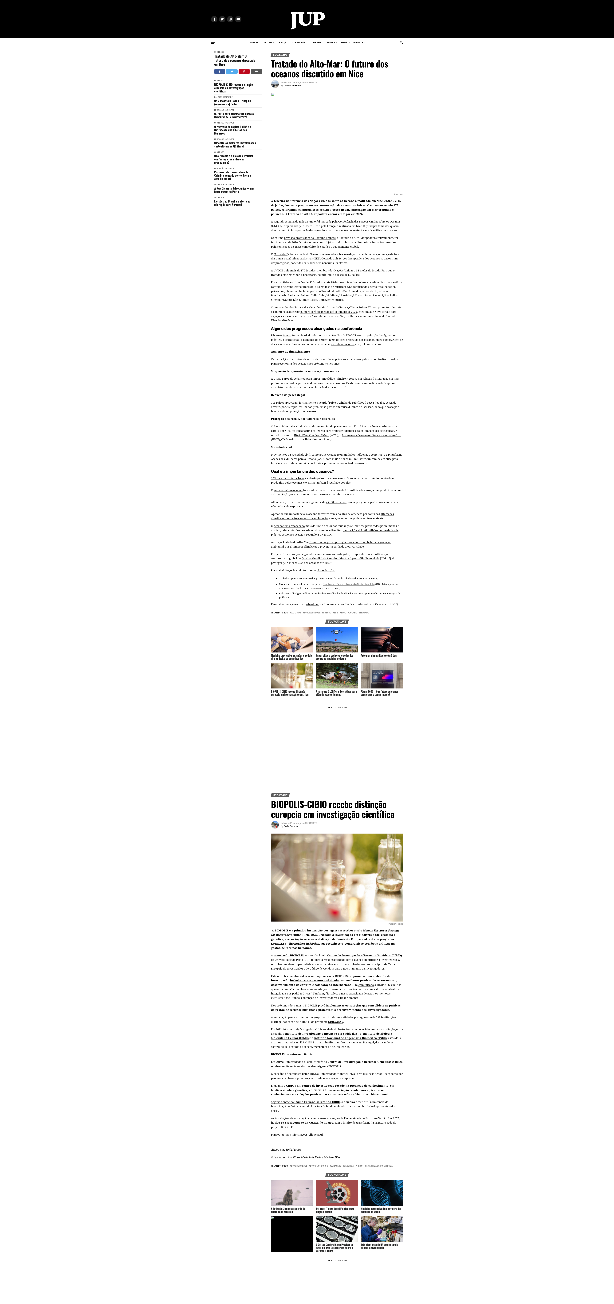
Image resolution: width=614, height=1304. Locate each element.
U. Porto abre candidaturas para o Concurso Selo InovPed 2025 (234, 115)
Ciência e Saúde (299, 42)
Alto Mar (296, 613)
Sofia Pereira (291, 765)
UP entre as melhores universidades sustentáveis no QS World (235, 144)
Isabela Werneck (292, 85)
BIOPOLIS (314, 1106)
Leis (336, 613)
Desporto (317, 42)
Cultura (268, 42)
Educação (282, 42)
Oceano (353, 613)
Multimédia (359, 42)
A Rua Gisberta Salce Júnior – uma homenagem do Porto (234, 190)
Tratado (364, 613)
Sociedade (255, 42)
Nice (343, 613)
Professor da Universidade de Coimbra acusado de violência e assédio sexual (232, 175)
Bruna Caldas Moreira (295, 1258)
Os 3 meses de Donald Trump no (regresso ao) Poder (232, 102)
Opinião (344, 42)
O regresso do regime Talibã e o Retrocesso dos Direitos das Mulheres (232, 130)
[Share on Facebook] (219, 71)
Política (331, 42)
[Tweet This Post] (232, 71)
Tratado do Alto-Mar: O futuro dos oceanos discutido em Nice (234, 60)
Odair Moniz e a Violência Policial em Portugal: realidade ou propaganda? (233, 159)
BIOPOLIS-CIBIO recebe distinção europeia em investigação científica (233, 88)
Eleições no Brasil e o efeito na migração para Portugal (232, 203)
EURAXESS (336, 1106)
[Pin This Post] (244, 71)
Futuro (327, 613)
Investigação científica (379, 1106)
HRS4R (360, 1106)
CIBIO (325, 1106)
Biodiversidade (312, 613)
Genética (349, 1106)
